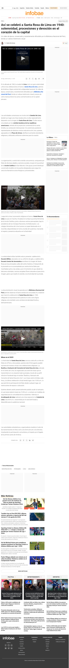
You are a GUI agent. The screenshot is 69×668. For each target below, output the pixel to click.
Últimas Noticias (21, 654)
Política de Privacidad (60, 641)
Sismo (42, 17)
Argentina (22, 8)
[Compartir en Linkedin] (36, 78)
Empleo (34, 641)
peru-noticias (32, 469)
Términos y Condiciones (60, 639)
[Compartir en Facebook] (29, 78)
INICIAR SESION (63, 8)
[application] (22, 58)
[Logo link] (34, 13)
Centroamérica (21, 652)
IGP (30, 17)
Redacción (34, 639)
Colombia (37, 8)
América (21, 639)
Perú (2, 21)
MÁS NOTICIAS (22, 571)
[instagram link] (12, 645)
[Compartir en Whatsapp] (26, 78)
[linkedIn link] (12, 648)
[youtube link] (6, 648)
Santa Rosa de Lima (6, 469)
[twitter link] (9, 645)
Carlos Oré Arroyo (10, 43)
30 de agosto (17, 469)
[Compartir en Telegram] (39, 78)
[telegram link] (9, 648)
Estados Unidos (29, 8)
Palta (52, 17)
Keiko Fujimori (47, 17)
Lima (24, 469)
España (42, 8)
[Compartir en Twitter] (32, 78)
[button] (2, 8)
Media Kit (47, 650)
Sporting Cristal (18, 17)
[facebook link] (6, 645)
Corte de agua (57, 17)
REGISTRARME (54, 8)
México (47, 8)
